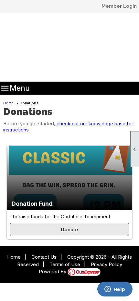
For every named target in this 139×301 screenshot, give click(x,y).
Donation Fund (32, 203)
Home (8, 103)
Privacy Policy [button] (106, 264)
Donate (69, 229)
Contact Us (44, 257)
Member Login (119, 6)
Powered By (53, 271)
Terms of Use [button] (64, 264)
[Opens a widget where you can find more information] (115, 290)
